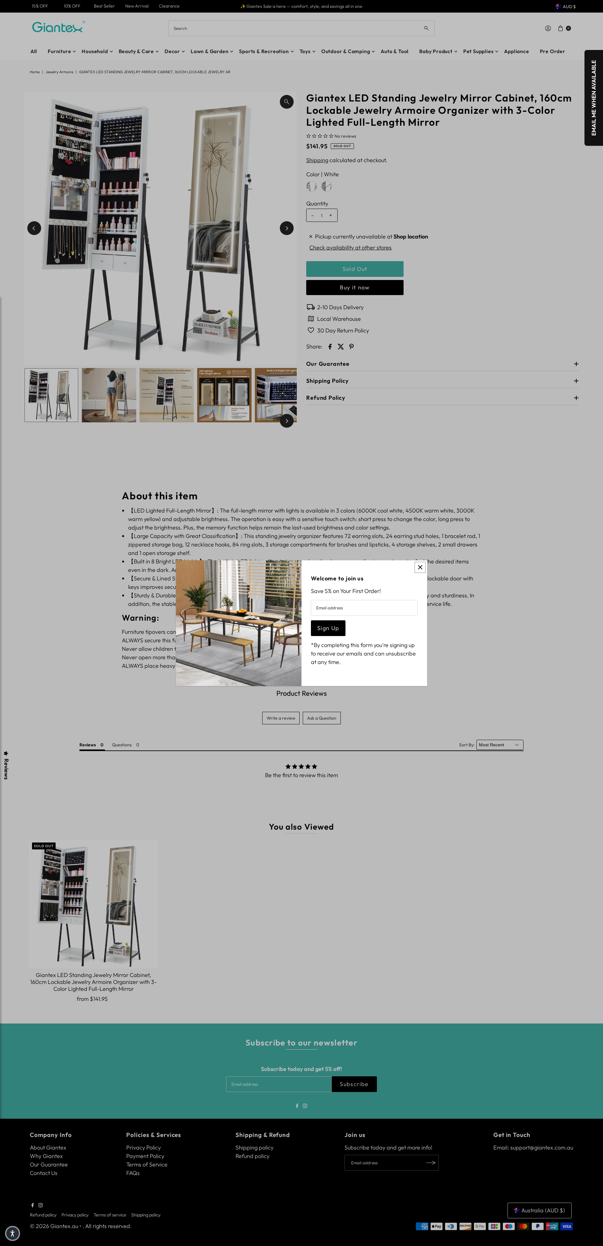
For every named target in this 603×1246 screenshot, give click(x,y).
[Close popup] (420, 567)
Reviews (6, 769)
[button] (12, 1233)
